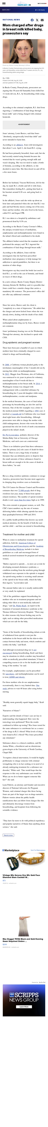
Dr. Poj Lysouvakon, (11, 434)
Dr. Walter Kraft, (20, 605)
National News (11, 20)
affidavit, (19, 144)
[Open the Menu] (4, 3)
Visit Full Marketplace (38, 850)
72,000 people (24, 490)
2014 (38, 383)
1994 (37, 410)
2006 (7, 364)
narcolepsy (10, 673)
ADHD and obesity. (16, 677)
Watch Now (41, 3)
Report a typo (8, 835)
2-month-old (16, 413)
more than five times (22, 499)
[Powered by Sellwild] (42, 982)
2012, (7, 374)
